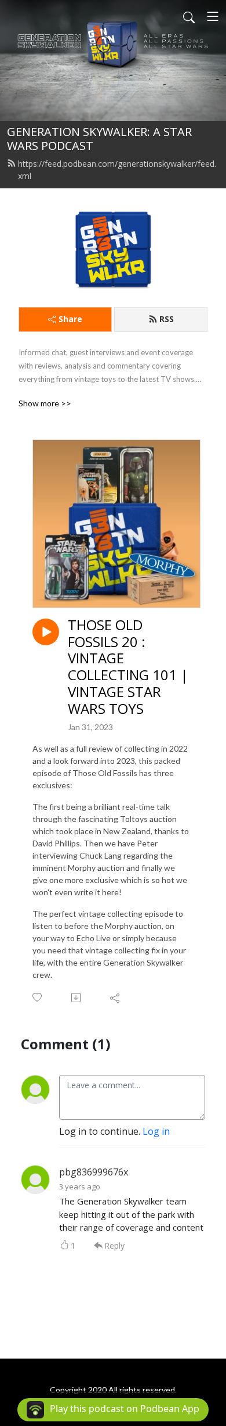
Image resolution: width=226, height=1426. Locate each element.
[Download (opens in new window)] (76, 997)
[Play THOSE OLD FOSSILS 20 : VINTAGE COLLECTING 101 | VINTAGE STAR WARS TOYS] (45, 632)
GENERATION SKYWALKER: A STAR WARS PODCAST (99, 138)
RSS (166, 318)
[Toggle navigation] (212, 16)
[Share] (115, 997)
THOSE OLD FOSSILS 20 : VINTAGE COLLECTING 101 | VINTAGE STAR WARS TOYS (128, 667)
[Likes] (38, 997)
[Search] (188, 16)
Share (70, 318)
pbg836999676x (93, 1172)
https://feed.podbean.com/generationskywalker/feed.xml (117, 169)
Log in (156, 1131)
